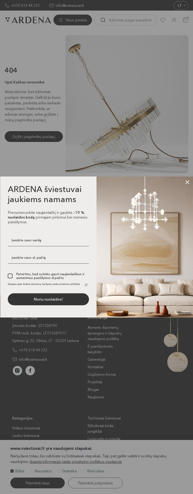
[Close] (187, 182)
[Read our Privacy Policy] (86, 285)
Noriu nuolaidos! (48, 299)
